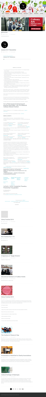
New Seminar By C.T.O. (8, 236)
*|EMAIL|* (23, 200)
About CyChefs (36, 13)
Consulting (41, 13)
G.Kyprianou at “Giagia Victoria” (10, 256)
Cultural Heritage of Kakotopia (10, 375)
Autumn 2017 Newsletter (8, 50)
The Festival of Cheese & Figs (10, 335)
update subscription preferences (24, 201)
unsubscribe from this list (18, 194)
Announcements (19, 13)
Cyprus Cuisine (26, 13)
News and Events (13, 13)
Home (3, 13)
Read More (22, 113)
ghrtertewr (4, 32)
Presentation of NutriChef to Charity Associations (16, 355)
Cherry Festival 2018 (7, 219)
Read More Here (26, 168)
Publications (7, 13)
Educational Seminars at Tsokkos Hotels (13, 276)
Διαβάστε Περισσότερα (7, 167)
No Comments (13, 34)
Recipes (31, 13)
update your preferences (9, 194)
